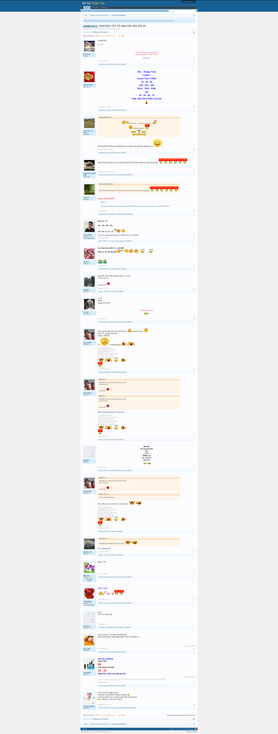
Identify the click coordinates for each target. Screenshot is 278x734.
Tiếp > (122, 36)
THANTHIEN (87, 601)
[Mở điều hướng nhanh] (194, 15)
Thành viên (95, 7)
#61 (194, 61)
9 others (119, 110)
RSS (195, 729)
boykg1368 (87, 672)
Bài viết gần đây (98, 10)
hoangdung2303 (88, 706)
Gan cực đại (159, 21)
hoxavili (114, 28)
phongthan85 (101, 64)
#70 (194, 369)
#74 (194, 551)
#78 (194, 648)
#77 (194, 624)
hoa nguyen (111, 241)
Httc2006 (86, 460)
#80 (194, 704)
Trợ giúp (177, 729)
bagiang (86, 289)
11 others (125, 322)
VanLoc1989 (87, 235)
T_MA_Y (86, 197)
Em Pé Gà (86, 54)
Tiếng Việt (84, 729)
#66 (194, 237)
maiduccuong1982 (103, 174)
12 (119, 36)
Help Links (104, 7)
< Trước (97, 36)
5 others (119, 64)
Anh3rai (100, 685)
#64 (194, 171)
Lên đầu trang (190, 729)
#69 (194, 318)
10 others (125, 214)
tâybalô (100, 531)
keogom (117, 241)
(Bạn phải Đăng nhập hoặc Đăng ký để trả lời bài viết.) (181, 715)
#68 (194, 288)
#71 (194, 436)
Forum (87, 7)
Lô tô (171, 21)
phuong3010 (116, 627)
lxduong (86, 626)
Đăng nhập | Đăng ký (188, 1)
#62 (194, 107)
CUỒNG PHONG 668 (104, 707)
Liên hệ (171, 729)
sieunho (86, 262)
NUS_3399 (86, 648)
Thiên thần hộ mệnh (88, 131)
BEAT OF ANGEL (103, 241)
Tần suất (167, 21)
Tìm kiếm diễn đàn (87, 10)
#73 (194, 528)
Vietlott (107, 21)
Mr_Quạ (86, 312)
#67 (194, 265)
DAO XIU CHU (88, 85)
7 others (125, 603)
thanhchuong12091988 (89, 174)
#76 (194, 599)
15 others (124, 241)
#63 (194, 149)
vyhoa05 (108, 64)
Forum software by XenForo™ (96, 731)
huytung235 (87, 342)
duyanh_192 (87, 552)
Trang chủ (182, 729)
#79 (194, 682)
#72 (194, 467)
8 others (119, 152)
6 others (117, 291)
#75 (194, 573)
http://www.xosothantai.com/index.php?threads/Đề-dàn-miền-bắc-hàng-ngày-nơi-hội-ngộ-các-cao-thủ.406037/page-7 (135, 206)
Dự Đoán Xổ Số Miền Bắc (98, 28)
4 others (116, 531)
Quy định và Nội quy (191, 731)
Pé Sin (113, 64)
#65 (194, 211)
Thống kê (152, 21)
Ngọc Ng (86, 575)
